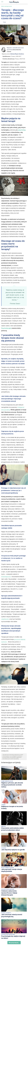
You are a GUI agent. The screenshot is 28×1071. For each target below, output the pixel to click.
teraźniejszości (6, 576)
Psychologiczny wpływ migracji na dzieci (13, 937)
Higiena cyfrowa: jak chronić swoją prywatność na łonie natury (12, 785)
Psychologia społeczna (8, 934)
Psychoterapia (6, 328)
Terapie (3, 804)
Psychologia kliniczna (7, 889)
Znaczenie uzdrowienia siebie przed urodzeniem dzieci (12, 829)
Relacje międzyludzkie (7, 867)
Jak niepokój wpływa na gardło (13, 850)
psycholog (22, 130)
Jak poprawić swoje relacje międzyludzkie (11, 870)
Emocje (3, 826)
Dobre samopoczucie (6, 6)
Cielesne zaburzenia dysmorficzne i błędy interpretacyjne (9, 893)
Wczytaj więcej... (14, 942)
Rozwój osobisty (6, 912)
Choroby (3, 848)
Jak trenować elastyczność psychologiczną (11, 915)
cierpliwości (5, 619)
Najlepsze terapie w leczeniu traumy (12, 807)
